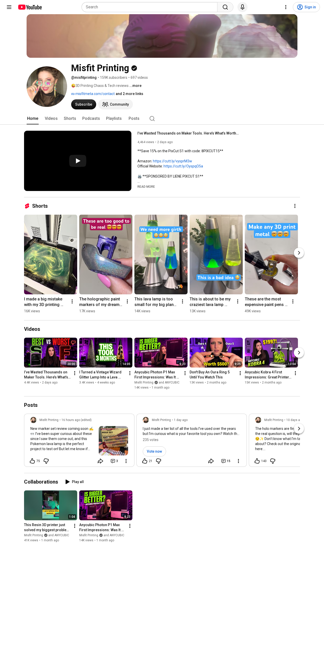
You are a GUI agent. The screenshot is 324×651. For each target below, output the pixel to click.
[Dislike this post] (46, 461)
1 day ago (181, 420)
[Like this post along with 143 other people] (257, 461)
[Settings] (286, 7)
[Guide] (9, 7)
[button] (146, 186)
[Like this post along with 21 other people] (145, 461)
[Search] (225, 7)
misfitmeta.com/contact (95, 94)
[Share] (100, 461)
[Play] (77, 161)
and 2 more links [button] (129, 94)
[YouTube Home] (29, 7)
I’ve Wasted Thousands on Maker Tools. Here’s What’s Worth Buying (188, 133)
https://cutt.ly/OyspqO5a (183, 166)
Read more (146, 186)
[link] (79, 442)
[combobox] (151, 7)
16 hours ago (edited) (77, 420)
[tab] (33, 118)
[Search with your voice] (242, 7)
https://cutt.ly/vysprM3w (172, 161)
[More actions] (295, 206)
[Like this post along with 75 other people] (32, 461)
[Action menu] (126, 461)
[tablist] (162, 118)
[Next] (299, 253)
